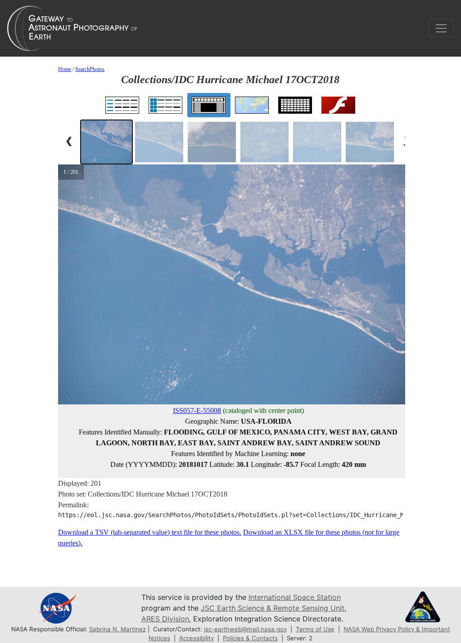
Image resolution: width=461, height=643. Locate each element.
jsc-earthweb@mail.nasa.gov (245, 629)
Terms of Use (315, 629)
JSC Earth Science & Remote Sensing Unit (272, 607)
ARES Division (165, 618)
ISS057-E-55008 (197, 410)
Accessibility (196, 638)
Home (64, 69)
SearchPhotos (89, 69)
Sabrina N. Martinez (117, 629)
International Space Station (295, 597)
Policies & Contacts (250, 638)
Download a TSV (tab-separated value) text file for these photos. (149, 532)
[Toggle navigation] (441, 28)
